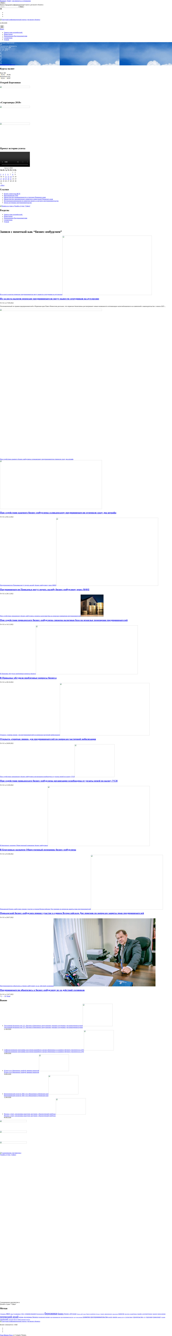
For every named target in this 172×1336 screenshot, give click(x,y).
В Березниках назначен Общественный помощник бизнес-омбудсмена (24, 845)
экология (23, 1319)
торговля (149, 1317)
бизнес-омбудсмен (81, 1314)
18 (3, 179)
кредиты (127, 1314)
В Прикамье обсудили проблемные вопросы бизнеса (18, 673)
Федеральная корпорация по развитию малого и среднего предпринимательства (31, 201)
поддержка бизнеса (31, 1317)
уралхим (10, 1319)
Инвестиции (8, 34)
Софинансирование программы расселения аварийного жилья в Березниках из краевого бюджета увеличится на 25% (44, 1050)
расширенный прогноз (7, 65)
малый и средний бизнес (144, 1314)
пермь (21, 1317)
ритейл (110, 1317)
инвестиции (115, 1314)
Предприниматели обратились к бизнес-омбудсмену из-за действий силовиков (27, 986)
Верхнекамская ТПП (11, 195)
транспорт (157, 1317)
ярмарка (28, 1319)
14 (11, 176)
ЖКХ (8, 1314)
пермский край (9, 1316)
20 (8, 179)
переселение (161, 1314)
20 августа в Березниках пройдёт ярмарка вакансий (21, 1070)
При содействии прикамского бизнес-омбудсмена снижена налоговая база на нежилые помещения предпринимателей (40, 616)
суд (144, 1317)
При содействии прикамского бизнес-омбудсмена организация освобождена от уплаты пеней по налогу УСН (37, 776)
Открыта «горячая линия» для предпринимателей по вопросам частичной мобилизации (30, 735)
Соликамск (17, 1314)
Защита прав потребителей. (13, 32)
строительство (138, 1317)
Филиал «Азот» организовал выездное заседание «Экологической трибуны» (30, 1114)
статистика (128, 1317)
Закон (11, 1314)
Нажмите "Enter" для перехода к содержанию (15, 1)
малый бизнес (133, 1314)
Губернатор (3, 1314)
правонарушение (44, 1317)
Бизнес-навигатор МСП (12, 194)
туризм (163, 1317)
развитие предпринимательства (95, 1317)
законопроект (108, 1314)
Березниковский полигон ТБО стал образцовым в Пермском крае (26, 1094)
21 (11, 179)
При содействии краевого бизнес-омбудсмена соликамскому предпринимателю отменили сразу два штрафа (58, 512)
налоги (155, 1314)
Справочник (8, 38)
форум (15, 1319)
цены (19, 1319)
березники (50, 1313)
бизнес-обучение (70, 1314)
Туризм (6, 39)
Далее (8, 996)
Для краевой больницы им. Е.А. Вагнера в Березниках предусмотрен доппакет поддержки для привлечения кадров (43, 1025)
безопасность (40, 1314)
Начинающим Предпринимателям (15, 36)
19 (6, 179)
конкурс (121, 1314)
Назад (2, 29)
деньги (102, 1314)
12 (6, 176)
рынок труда (121, 1317)
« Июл (2, 185)
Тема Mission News (6, 1335)
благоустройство (91, 1314)
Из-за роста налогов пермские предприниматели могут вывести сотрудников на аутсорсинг (31, 294)
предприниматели (55, 1317)
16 (5, 996)
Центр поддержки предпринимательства (18, 202)
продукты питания (78, 1317)
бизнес (61, 1313)
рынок (115, 1317)
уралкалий (4, 1319)
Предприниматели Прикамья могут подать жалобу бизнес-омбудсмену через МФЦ (28, 585)
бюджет (98, 1314)
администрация (30, 1314)
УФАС (22, 1314)
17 (1, 179)
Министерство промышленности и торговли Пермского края (25, 197)
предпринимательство (67, 1317)
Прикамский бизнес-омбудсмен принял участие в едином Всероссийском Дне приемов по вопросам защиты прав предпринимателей (45, 909)
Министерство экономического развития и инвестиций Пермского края (28, 199)
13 (8, 176)
